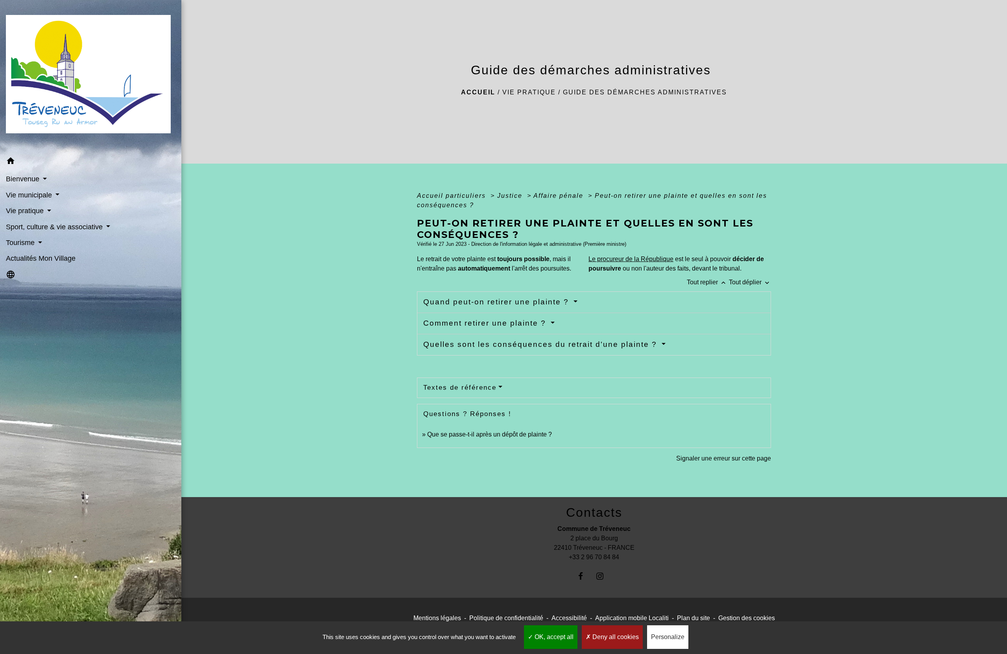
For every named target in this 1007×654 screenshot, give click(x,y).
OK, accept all (553, 637)
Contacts (594, 512)
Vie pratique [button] (26, 211)
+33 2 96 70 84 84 (594, 557)
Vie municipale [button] (30, 195)
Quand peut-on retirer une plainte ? (497, 302)
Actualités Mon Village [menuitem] (41, 258)
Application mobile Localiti (632, 618)
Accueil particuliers (452, 195)
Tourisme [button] (21, 243)
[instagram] (603, 576)
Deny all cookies (615, 637)
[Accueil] (90, 76)
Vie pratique (529, 92)
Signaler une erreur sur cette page (723, 458)
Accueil (478, 92)
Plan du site (693, 618)
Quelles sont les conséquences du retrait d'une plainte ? (541, 344)
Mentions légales (437, 618)
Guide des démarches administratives (645, 92)
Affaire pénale (559, 195)
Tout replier (707, 282)
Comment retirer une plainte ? (486, 323)
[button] (90, 162)
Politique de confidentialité (506, 618)
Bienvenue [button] (23, 179)
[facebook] (584, 576)
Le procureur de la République (630, 259)
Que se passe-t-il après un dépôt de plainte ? (489, 434)
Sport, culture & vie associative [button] (55, 227)
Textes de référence (459, 387)
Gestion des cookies (746, 618)
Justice (511, 195)
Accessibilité (569, 618)
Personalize (667, 637)
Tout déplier (750, 282)
